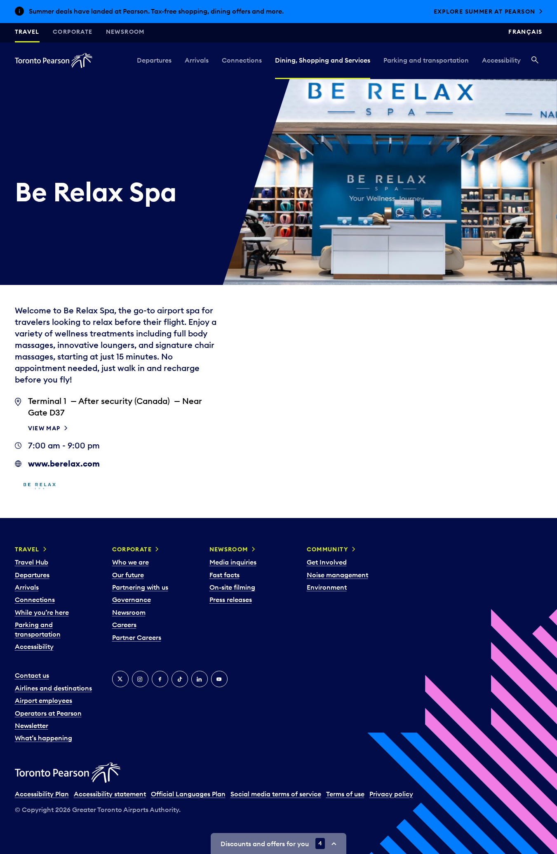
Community (328, 549)
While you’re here (42, 612)
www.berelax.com (64, 463)
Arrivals (197, 60)
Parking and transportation (426, 60)
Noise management (337, 575)
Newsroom (125, 31)
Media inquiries (232, 562)
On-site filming (232, 587)
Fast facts (224, 575)
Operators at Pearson (48, 713)
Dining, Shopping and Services (322, 60)
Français (525, 31)
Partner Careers (136, 637)
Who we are (130, 562)
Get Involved (327, 562)
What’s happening (43, 738)
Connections (242, 60)
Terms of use (345, 794)
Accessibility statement (110, 794)
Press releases (230, 599)
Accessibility (501, 60)
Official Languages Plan (188, 794)
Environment (327, 587)
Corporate (73, 31)
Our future (128, 575)
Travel (27, 31)
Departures (154, 60)
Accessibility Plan (42, 794)
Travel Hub (31, 562)
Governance (131, 599)
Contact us (32, 675)
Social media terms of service (275, 794)
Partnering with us (140, 587)
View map (44, 428)
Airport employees (43, 700)
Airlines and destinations (53, 688)
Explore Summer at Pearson (485, 11)
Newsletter (31, 725)
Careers (124, 625)
